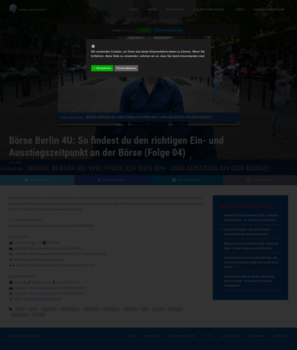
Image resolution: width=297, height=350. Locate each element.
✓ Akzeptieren (102, 68)
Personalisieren (126, 68)
